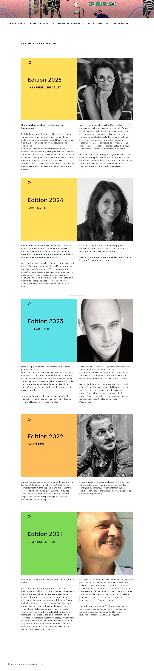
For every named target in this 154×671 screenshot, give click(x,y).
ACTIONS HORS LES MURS (66, 23)
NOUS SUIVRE (121, 23)
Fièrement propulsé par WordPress (25, 664)
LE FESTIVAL (15, 23)
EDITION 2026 (37, 23)
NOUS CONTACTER (98, 23)
